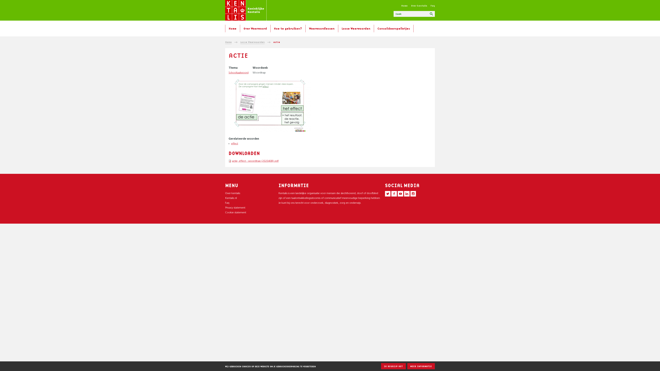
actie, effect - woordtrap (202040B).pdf (255, 161)
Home (404, 5)
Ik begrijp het (393, 366)
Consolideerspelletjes (393, 28)
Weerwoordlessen (322, 28)
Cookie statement (235, 212)
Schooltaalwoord (239, 72)
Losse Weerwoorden (356, 28)
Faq (433, 5)
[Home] (246, 10)
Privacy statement (235, 207)
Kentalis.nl (231, 198)
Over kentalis (419, 5)
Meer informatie (421, 366)
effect (234, 143)
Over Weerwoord (255, 28)
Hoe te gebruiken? (288, 28)
